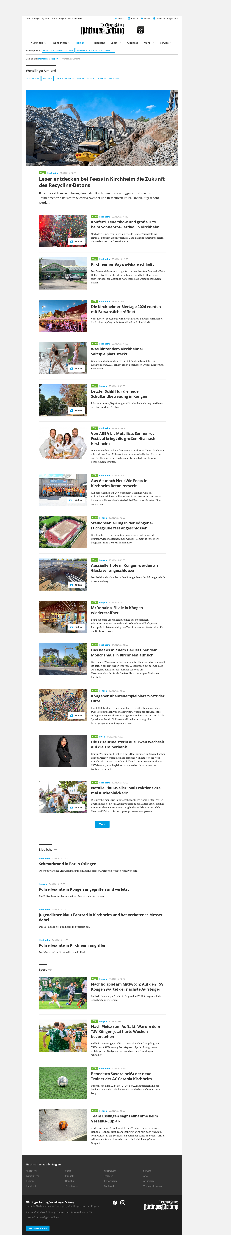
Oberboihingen (65, 78)
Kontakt (32, 1217)
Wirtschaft (110, 1171)
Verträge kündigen (48, 1217)
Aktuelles (132, 43)
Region (80, 43)
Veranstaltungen (152, 1186)
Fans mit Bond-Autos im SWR (58, 50)
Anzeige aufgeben (40, 18)
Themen (108, 1176)
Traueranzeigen (58, 18)
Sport (114, 43)
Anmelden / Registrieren (167, 18)
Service (164, 43)
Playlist (121, 18)
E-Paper (134, 18)
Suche (147, 18)
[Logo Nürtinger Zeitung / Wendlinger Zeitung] (102, 29)
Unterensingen (96, 78)
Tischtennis (71, 1186)
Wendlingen (60, 43)
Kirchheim (33, 78)
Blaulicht (99, 43)
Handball (70, 1181)
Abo (28, 18)
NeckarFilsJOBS (75, 18)
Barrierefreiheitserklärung (40, 1212)
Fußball (69, 1176)
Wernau (114, 78)
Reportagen (110, 1181)
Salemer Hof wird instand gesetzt (95, 50)
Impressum (63, 1212)
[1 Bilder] (102, 128)
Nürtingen (37, 43)
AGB (89, 1212)
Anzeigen (148, 1181)
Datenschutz (78, 1212)
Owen (80, 78)
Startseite (43, 58)
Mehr (147, 43)
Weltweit (109, 1186)
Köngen (47, 78)
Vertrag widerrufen (38, 1228)
